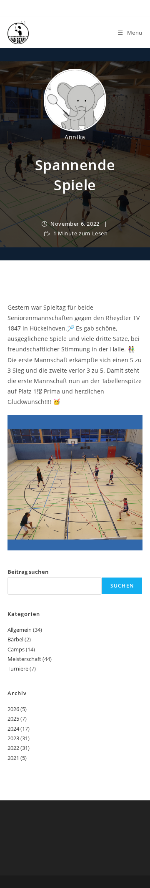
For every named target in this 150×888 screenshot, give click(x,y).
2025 (13, 718)
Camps (16, 649)
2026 (13, 709)
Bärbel (15, 639)
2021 (13, 758)
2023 (13, 738)
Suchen (122, 585)
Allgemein (20, 629)
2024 (13, 728)
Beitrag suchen (28, 571)
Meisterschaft (24, 659)
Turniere (18, 668)
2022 (13, 748)
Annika (75, 137)
